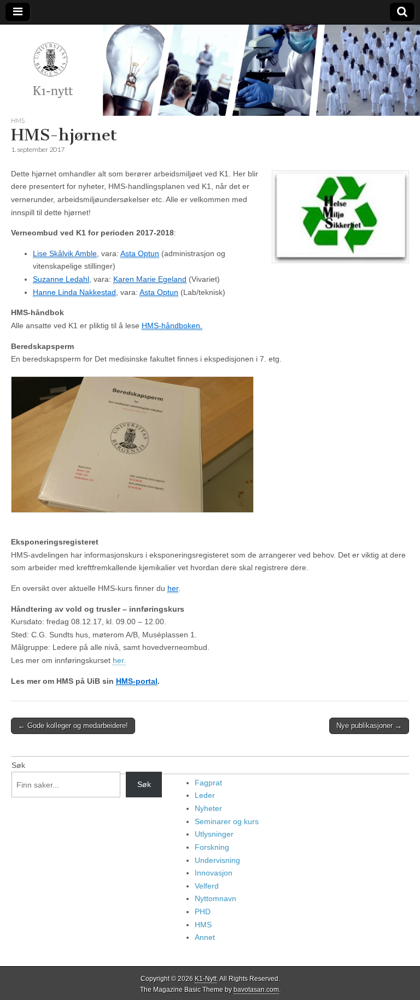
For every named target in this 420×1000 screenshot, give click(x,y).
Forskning (212, 847)
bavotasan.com (256, 989)
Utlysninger (214, 834)
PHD (203, 911)
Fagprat (208, 782)
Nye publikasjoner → (369, 725)
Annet (205, 937)
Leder (205, 795)
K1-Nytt (206, 979)
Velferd (207, 885)
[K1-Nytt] (210, 70)
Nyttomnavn (215, 898)
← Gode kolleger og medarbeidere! (73, 725)
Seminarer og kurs (227, 821)
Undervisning (217, 860)
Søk (18, 765)
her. (119, 660)
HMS (18, 120)
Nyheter (208, 808)
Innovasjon (213, 872)
